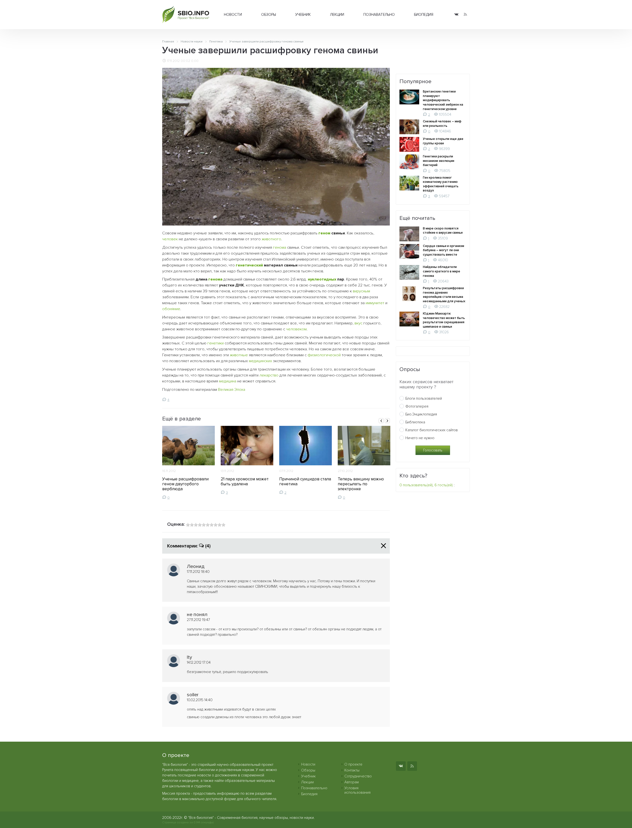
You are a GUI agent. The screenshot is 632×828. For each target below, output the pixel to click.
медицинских (260, 360)
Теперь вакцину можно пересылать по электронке (361, 483)
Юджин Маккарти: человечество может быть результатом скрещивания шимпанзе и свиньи (444, 320)
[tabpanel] (188, 462)
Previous (381, 420)
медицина (227, 381)
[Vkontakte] (456, 14)
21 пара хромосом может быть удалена (245, 481)
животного (271, 239)
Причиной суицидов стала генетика (305, 481)
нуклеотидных (322, 279)
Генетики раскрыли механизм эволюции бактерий (438, 160)
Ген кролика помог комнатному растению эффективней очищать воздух (440, 184)
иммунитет (375, 303)
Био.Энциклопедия (421, 414)
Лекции (337, 14)
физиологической (324, 355)
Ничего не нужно (419, 438)
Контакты (351, 770)
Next (387, 420)
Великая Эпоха (231, 389)
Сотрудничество (358, 776)
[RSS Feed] (465, 14)
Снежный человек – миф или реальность (442, 123)
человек (170, 239)
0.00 (194, 61)
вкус (358, 323)
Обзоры (268, 14)
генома (279, 247)
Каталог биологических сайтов (431, 430)
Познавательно (379, 14)
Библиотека (415, 422)
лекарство (268, 375)
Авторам (351, 782)
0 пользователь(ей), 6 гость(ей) (426, 485)
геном (324, 233)
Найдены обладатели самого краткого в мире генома (441, 271)
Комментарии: (189, 546)
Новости (233, 14)
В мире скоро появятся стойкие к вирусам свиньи (443, 230)
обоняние (171, 308)
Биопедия (423, 14)
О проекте (353, 764)
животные (239, 355)
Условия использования (357, 790)
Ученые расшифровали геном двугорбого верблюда (185, 483)
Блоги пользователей (423, 398)
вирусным (361, 291)
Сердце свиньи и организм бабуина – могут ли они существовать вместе (443, 250)
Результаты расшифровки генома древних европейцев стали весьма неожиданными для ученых (444, 294)
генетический (249, 265)
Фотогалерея (416, 406)
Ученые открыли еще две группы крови (443, 141)
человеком (296, 329)
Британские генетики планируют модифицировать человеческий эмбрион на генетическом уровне (443, 100)
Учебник (303, 14)
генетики (215, 343)
